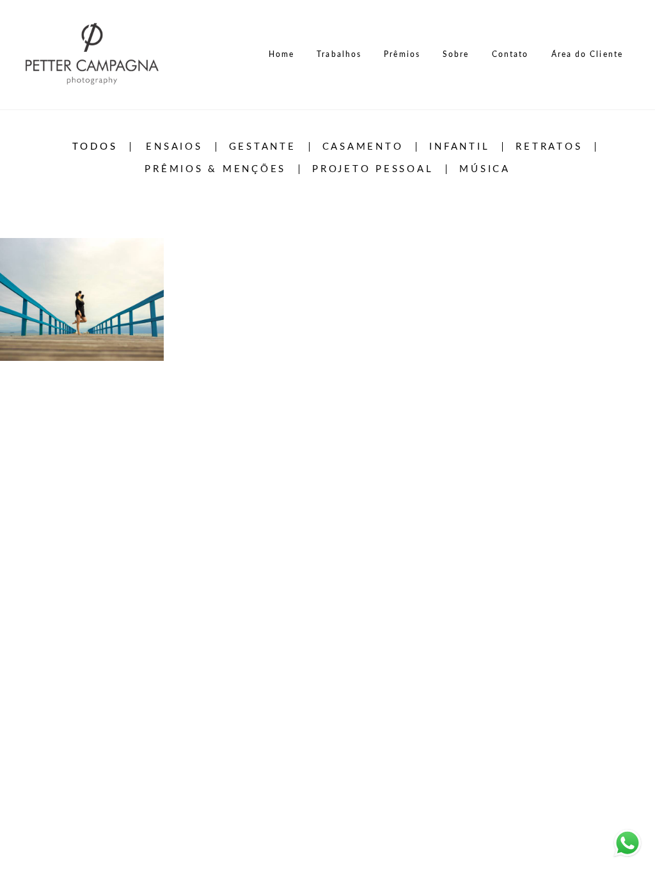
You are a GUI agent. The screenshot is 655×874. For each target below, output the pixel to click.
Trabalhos (339, 54)
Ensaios (174, 147)
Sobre (456, 54)
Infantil (459, 147)
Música (484, 169)
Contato (510, 54)
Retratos (549, 147)
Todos (95, 147)
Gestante (262, 147)
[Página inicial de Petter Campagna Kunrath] (95, 54)
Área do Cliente (587, 54)
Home (281, 54)
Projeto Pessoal (372, 169)
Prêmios (402, 54)
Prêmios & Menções (215, 169)
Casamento (363, 147)
